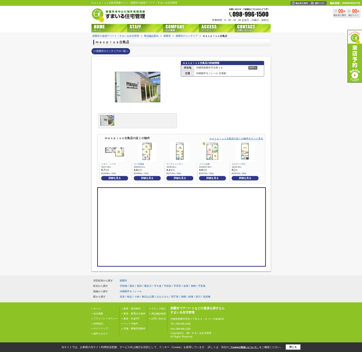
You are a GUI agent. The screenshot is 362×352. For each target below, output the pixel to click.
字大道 (157, 285)
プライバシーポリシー (105, 318)
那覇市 (123, 280)
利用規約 (98, 323)
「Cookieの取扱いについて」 (244, 347)
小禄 (136, 296)
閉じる (293, 347)
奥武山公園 (148, 296)
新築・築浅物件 (132, 308)
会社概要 (98, 313)
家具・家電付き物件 (134, 313)
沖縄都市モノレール (131, 291)
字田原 (167, 285)
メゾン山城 (204, 164)
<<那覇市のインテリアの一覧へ (110, 51)
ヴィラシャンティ (174, 164)
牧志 (129, 296)
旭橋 (183, 296)
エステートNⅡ (239, 164)
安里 (122, 296)
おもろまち (162, 296)
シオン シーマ (108, 164)
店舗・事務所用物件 (134, 328)
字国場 (123, 285)
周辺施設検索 (158, 313)
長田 (139, 285)
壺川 (198, 296)
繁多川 (148, 285)
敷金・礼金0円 (131, 318)
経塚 (190, 296)
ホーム (97, 308)
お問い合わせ (158, 318)
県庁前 (175, 296)
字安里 (202, 285)
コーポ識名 (139, 164)
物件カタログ (100, 333)
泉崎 (193, 285)
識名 (132, 285)
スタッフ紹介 (158, 308)
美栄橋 (206, 296)
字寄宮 (177, 285)
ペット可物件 (130, 323)
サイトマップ (100, 328)
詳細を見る (115, 178)
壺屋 (185, 285)
